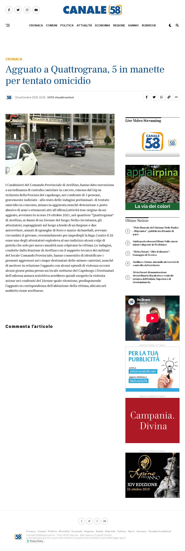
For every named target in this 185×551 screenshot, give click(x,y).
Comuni (51, 25)
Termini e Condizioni (159, 531)
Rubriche (149, 25)
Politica (67, 25)
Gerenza (141, 531)
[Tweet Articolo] (154, 97)
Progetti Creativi (103, 535)
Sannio (133, 25)
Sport (131, 531)
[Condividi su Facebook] (146, 97)
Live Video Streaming (143, 120)
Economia (102, 25)
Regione (119, 25)
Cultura (121, 531)
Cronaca (36, 25)
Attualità (84, 25)
